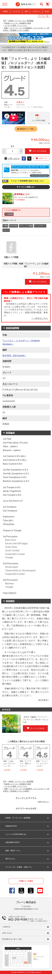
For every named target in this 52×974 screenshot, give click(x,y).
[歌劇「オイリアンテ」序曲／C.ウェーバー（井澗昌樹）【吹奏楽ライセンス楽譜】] (26, 751)
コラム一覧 (44, 16)
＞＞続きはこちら (39, 318)
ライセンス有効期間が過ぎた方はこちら (27, 181)
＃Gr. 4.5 (6, 230)
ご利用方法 (6, 927)
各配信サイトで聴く (27, 129)
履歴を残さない (44, 802)
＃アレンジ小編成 (26, 226)
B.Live (47, 11)
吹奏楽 (5, 11)
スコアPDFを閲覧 (38, 120)
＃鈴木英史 (13, 226)
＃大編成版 (9, 214)
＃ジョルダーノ (40, 226)
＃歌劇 (5, 226)
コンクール (16, 11)
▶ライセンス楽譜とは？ (26, 187)
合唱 (26, 11)
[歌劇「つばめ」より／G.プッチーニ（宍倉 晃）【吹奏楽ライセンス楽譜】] (9, 751)
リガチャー (36, 11)
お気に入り (43, 158)
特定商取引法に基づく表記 (12, 939)
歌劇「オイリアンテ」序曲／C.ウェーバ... (25, 763)
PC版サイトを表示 (26, 881)
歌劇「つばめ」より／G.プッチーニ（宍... (9, 763)
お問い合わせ (12, 158)
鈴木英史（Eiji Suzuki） (14, 355)
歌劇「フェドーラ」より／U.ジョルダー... (42, 763)
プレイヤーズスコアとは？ (39, 175)
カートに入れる (39, 151)
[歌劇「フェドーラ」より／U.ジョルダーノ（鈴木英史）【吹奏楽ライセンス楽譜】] (42, 751)
